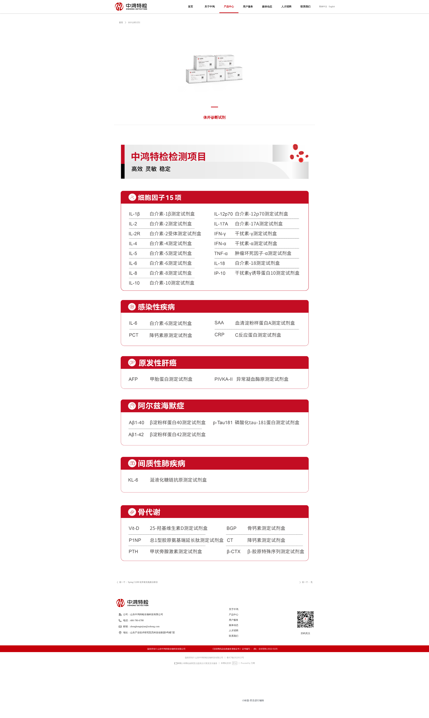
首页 (121, 22)
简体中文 (323, 6)
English (332, 6)
